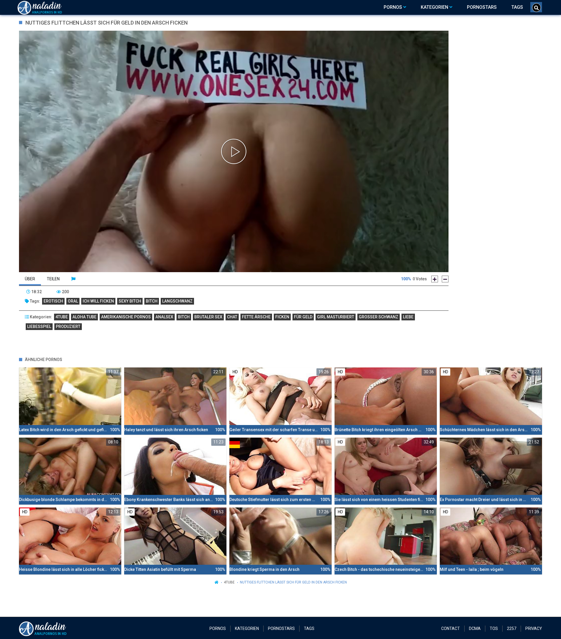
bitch (151, 301)
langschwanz (177, 301)
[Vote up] (434, 279)
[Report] (73, 279)
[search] (536, 7)
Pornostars (281, 628)
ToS (494, 628)
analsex (164, 317)
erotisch (53, 301)
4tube (62, 317)
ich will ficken (98, 301)
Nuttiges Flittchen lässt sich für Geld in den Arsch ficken (293, 582)
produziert (68, 326)
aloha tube (84, 317)
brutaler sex (208, 317)
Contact (450, 628)
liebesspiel (39, 326)
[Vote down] (445, 279)
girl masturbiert (335, 317)
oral (73, 301)
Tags (309, 628)
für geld (303, 317)
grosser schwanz (378, 317)
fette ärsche (256, 317)
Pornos (217, 628)
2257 (511, 628)
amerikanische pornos (126, 317)
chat (232, 317)
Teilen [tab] (53, 279)
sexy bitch (130, 301)
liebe (408, 317)
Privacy (533, 628)
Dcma (475, 628)
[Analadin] (47, 7)
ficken (282, 317)
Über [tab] (30, 279)
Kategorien (247, 628)
